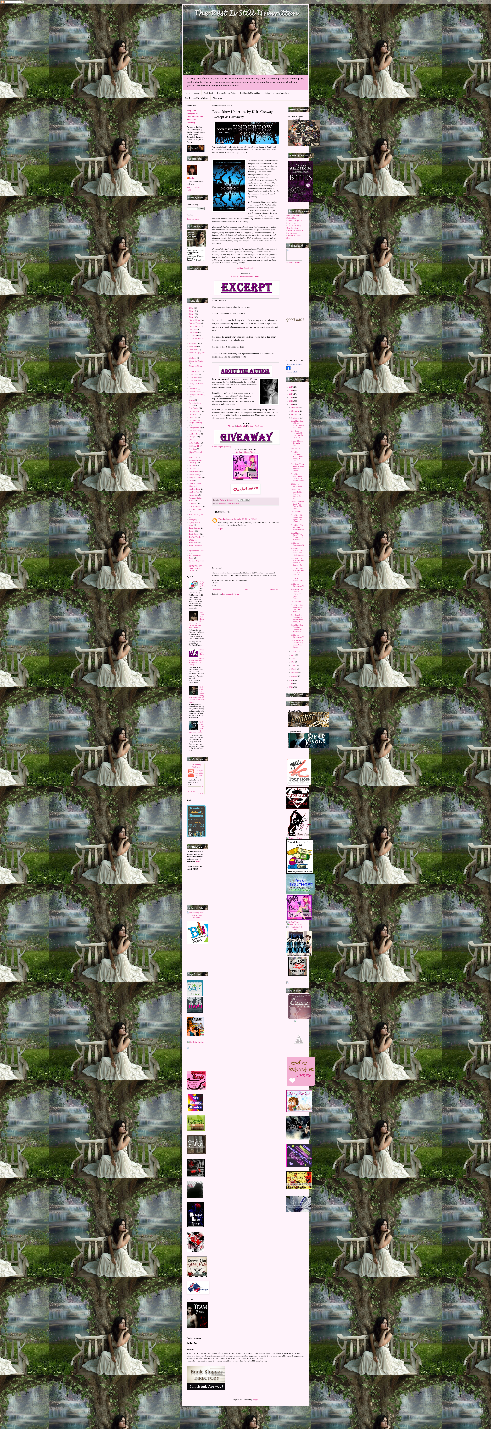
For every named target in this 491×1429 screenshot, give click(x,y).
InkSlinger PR (194, 446)
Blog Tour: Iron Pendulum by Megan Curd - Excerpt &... (297, 618)
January (294, 676)
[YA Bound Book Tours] (299, 919)
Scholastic (192, 503)
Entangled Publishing (196, 394)
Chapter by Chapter (196, 361)
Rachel (191, 178)
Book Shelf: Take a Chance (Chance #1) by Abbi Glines (297, 424)
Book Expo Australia (196, 338)
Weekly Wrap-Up (195, 545)
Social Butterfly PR (196, 514)
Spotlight (192, 519)
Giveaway (235, 503)
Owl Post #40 (296, 601)
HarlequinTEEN (195, 427)
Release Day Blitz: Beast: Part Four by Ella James (297, 504)
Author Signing (194, 326)
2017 (291, 394)
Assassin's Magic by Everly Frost (294, 221)
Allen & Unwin (194, 320)
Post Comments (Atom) (230, 594)
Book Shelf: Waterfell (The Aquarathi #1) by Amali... (297, 536)
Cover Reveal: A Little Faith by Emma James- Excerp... (297, 643)
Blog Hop (192, 329)
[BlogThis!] (242, 500)
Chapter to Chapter (196, 366)
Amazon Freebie (195, 323)
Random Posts (194, 492)
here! (198, 861)
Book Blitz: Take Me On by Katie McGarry (297, 527)
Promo (191, 480)
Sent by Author (194, 506)
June (293, 658)
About (196, 93)
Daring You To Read (196, 383)
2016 (291, 397)
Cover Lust (193, 374)
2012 (291, 683)
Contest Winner (194, 371)
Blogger (255, 1399)
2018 (291, 390)
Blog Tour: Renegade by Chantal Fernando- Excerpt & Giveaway (195, 116)
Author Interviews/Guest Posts (277, 93)
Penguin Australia (195, 477)
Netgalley (192, 465)
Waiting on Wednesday (193, 541)
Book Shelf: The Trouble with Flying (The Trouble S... (297, 518)
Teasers (191, 531)
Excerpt (229, 503)
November (295, 411)
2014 (291, 404)
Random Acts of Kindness (195, 484)
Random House (194, 489)
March (294, 669)
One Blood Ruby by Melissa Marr (294, 216)
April (293, 665)
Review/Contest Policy (226, 93)
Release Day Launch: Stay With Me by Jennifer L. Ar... (296, 493)
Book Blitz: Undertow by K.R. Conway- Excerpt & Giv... (297, 456)
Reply (220, 528)
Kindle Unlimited (195, 452)
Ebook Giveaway (195, 391)
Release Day (193, 495)
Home (187, 93)
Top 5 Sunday (194, 534)
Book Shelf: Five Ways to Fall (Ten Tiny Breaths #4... (297, 608)
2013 (291, 680)
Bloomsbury (193, 332)
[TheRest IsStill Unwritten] (288, 369)
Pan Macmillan (194, 471)
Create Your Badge (292, 372)
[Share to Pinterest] (249, 500)
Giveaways (217, 98)
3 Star (191, 311)
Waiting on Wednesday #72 (297, 544)
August (294, 651)
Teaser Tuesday (194, 528)
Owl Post (192, 468)
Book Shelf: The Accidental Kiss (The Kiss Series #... (297, 571)
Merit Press (193, 457)
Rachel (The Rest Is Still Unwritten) (199, 773)
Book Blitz (222, 503)
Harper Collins (194, 430)
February (294, 672)
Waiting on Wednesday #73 (297, 485)
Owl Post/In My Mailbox (250, 93)
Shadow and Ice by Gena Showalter (293, 226)
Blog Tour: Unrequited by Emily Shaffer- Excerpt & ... (297, 434)
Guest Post (193, 417)
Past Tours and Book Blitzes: (196, 98)
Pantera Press (194, 474)
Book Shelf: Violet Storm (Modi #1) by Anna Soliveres (297, 477)
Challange (192, 358)
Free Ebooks (193, 408)
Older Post (274, 589)
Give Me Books (194, 411)
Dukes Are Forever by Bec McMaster (295, 231)
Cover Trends (194, 380)
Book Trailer (193, 349)
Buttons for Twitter (293, 262)
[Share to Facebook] (246, 500)
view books (200, 794)
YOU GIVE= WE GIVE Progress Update (195, 568)
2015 (291, 401)
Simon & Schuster (195, 509)
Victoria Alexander (225, 519)
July (293, 655)
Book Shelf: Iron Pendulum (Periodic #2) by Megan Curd (297, 628)
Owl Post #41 (296, 511)
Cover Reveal (194, 377)
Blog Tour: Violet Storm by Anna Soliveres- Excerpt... (297, 467)
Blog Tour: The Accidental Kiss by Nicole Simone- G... (297, 561)
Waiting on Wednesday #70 (297, 636)
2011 (291, 687)
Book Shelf (208, 93)
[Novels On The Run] (195, 1042)
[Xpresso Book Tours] (299, 835)
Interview (192, 449)
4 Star (191, 314)
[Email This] (239, 500)
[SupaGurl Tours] (297, 808)
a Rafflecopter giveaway (221, 446)
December (295, 407)
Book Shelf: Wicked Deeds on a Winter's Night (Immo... (297, 551)
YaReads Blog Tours (196, 561)
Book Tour (193, 346)
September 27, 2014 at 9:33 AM (245, 519)
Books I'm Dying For (196, 352)
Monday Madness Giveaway (195, 461)
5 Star (191, 317)
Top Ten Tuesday (195, 537)
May (293, 662)
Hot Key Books (194, 434)
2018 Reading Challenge (195, 765)
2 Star (191, 308)
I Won (191, 440)
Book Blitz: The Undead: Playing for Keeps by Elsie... (297, 593)
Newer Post (217, 589)
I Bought (192, 437)
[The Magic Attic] (299, 1051)
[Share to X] (244, 500)
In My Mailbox (194, 443)
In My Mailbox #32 (201, 583)
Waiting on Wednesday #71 (297, 585)
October (294, 414)
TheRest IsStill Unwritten (294, 365)
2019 (291, 387)
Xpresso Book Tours (196, 550)
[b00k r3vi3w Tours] (295, 924)
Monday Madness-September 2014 (297, 443)
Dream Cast (193, 388)
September (295, 418)
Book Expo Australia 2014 (297, 579)
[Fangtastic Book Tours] (295, 929)
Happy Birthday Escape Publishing (195, 421)
